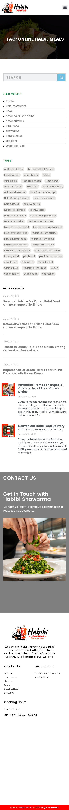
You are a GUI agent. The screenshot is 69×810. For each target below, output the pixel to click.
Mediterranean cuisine (40, 221)
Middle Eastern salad (42, 239)
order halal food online (20, 116)
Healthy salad (37, 209)
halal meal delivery (44, 198)
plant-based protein (50, 256)
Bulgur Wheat (11, 175)
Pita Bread (12, 126)
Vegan (54, 268)
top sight (11, 141)
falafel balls (10, 180)
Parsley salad (11, 256)
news (9, 111)
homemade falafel (15, 215)
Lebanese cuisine (14, 221)
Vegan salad (31, 273)
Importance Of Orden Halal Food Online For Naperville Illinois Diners (32, 371)
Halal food (32, 186)
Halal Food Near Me (15, 192)
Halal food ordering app (43, 192)
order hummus (15, 121)
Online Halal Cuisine (43, 244)
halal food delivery (53, 186)
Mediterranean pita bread (47, 227)
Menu (6, 673)
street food (10, 262)
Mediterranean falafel (16, 227)
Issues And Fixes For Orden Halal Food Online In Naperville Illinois (31, 325)
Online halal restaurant (17, 250)
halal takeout (11, 204)
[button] (65, 7)
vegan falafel (11, 273)
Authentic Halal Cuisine (41, 169)
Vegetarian (48, 273)
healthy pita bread (14, 209)
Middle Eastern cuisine (44, 233)
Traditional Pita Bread (34, 268)
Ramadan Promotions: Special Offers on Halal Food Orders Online (40, 388)
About (6, 681)
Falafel (10, 101)
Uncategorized (15, 146)
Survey (7, 685)
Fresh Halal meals (31, 180)
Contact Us (9, 693)
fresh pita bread (13, 186)
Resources (8, 677)
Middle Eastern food (15, 239)
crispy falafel (31, 175)
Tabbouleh (28, 262)
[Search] (61, 77)
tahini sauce (11, 268)
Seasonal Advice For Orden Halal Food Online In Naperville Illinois (31, 303)
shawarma (12, 131)
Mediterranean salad (15, 233)
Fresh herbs (52, 180)
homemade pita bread (43, 215)
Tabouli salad (14, 136)
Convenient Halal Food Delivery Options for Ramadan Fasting (41, 427)
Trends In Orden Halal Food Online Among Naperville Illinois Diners (34, 348)
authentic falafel (13, 169)
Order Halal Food (11, 689)
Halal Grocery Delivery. (16, 198)
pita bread (29, 256)
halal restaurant (16, 106)
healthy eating (32, 204)
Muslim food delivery (15, 244)
